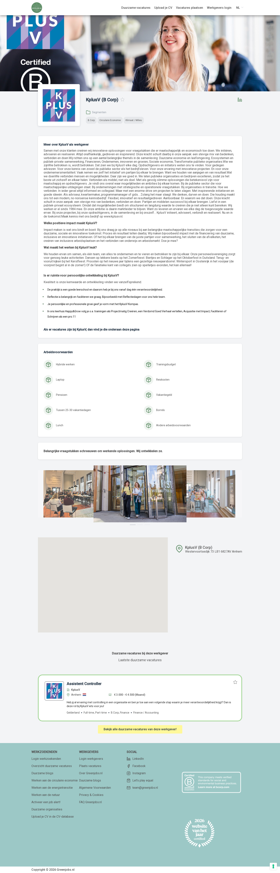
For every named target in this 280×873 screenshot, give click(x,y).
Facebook (139, 766)
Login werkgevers (91, 759)
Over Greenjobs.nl (90, 773)
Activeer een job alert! (46, 802)
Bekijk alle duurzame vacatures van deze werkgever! (140, 729)
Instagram (139, 773)
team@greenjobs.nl (145, 787)
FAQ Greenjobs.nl (90, 802)
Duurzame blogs (42, 773)
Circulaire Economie (110, 120)
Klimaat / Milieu (134, 120)
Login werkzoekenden (46, 759)
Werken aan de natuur (45, 795)
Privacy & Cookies (91, 795)
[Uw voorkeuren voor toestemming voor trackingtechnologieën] (273, 866)
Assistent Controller (84, 683)
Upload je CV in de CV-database (52, 816)
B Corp (91, 120)
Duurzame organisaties (46, 809)
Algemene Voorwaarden (95, 787)
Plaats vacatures (90, 766)
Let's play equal (142, 780)
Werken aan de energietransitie (52, 787)
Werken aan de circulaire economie (54, 780)
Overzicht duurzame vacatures (51, 766)
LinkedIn (138, 759)
